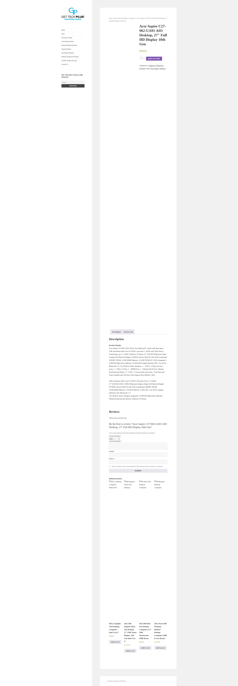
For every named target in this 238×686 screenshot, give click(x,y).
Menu (63, 30)
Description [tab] (116, 332)
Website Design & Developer (70, 56)
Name (112, 451)
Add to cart (154, 59)
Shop (63, 34)
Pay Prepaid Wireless (67, 53)
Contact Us (64, 64)
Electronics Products (121, 18)
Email (112, 459)
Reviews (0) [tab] (128, 332)
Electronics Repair (66, 37)
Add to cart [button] (115, 642)
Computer (132, 18)
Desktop (162, 68)
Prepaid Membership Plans (69, 45)
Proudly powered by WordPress (116, 681)
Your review (115, 441)
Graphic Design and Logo (69, 60)
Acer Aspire (154, 68)
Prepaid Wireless (66, 49)
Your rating (115, 436)
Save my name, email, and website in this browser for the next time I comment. (137, 466)
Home (111, 18)
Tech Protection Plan (67, 41)
